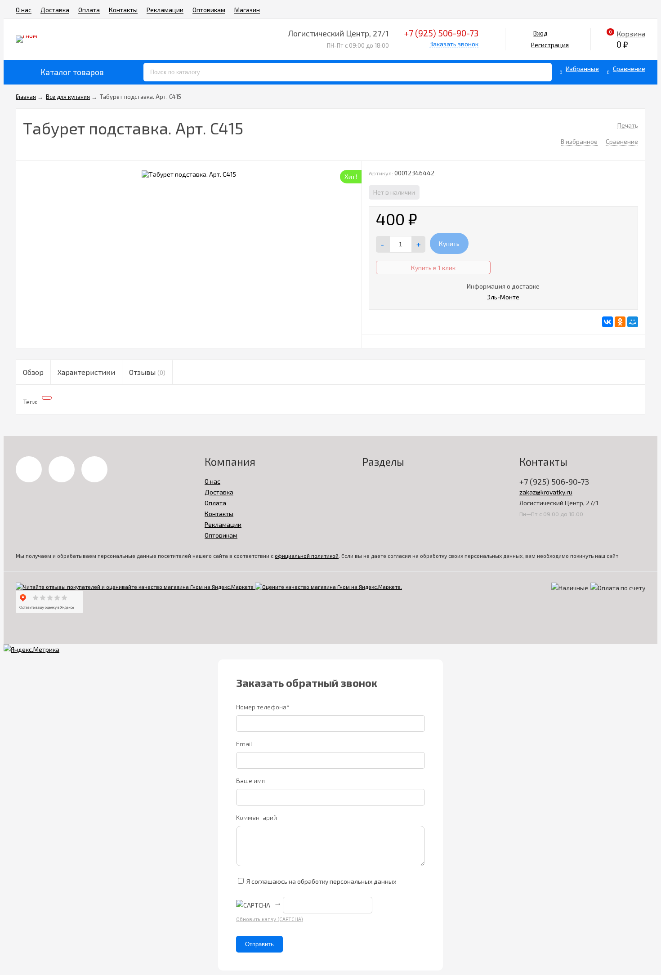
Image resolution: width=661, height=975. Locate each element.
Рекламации (165, 9)
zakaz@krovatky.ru (545, 492)
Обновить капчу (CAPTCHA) (269, 919)
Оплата (89, 9)
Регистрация (550, 45)
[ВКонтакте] (607, 321)
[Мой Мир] (632, 321)
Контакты (123, 9)
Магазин (247, 9)
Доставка (54, 9)
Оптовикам (208, 9)
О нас (23, 9)
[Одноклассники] (620, 321)
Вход (540, 33)
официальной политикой (307, 555)
